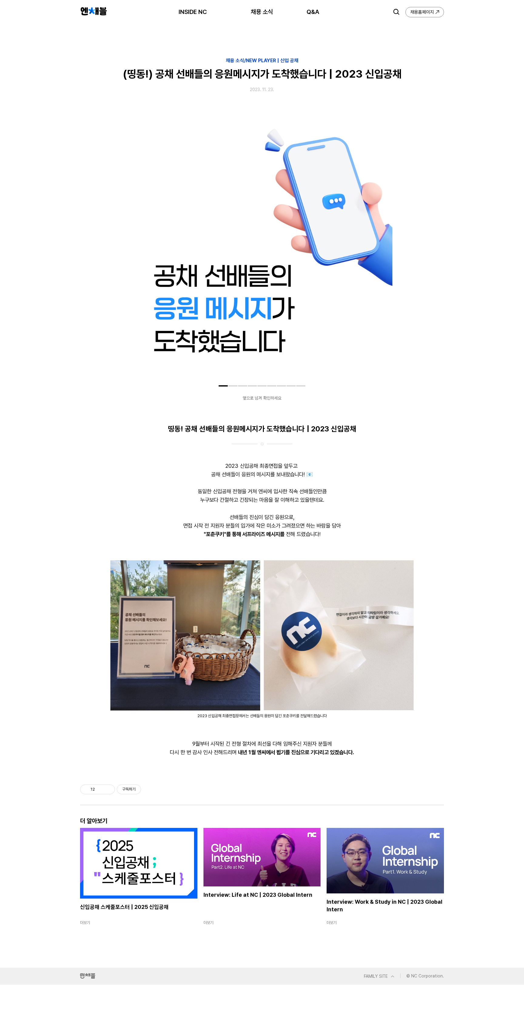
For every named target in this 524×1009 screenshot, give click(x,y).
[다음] (383, 252)
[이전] (141, 252)
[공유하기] (100, 789)
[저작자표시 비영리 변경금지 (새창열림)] (149, 789)
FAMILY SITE (376, 976)
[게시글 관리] (108, 789)
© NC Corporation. (425, 976)
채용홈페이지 (422, 12)
